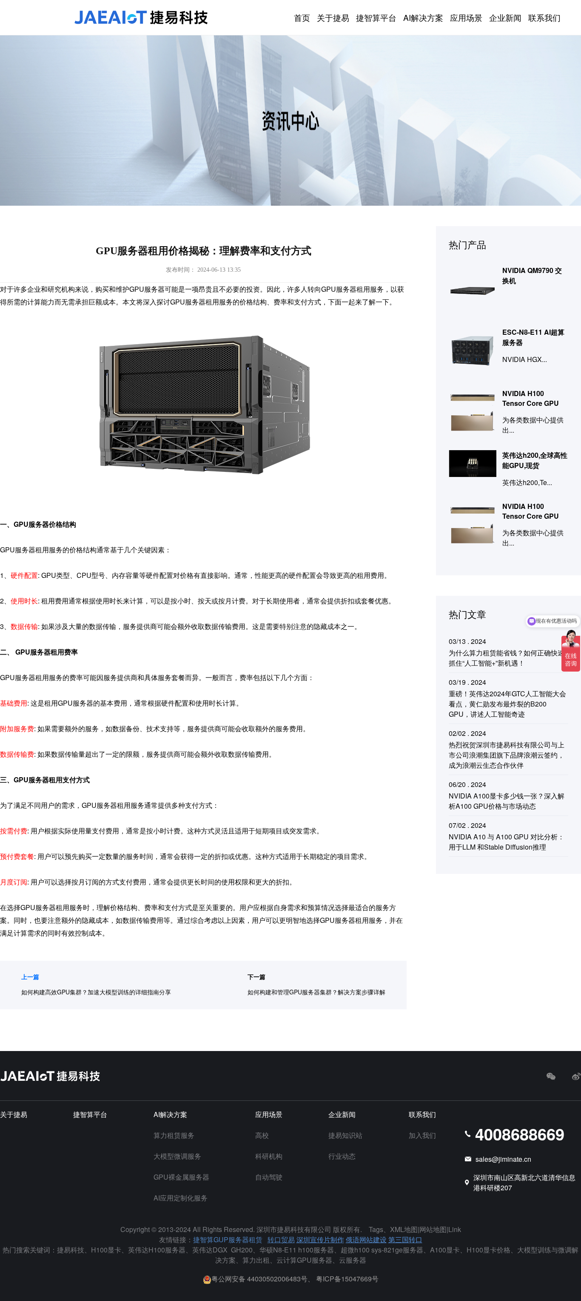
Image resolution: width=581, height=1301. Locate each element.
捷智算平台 (376, 17)
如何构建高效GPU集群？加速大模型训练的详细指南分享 (96, 992)
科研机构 (268, 1156)
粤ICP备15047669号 (347, 1279)
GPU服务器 (147, 289)
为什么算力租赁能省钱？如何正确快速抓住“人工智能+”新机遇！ (506, 658)
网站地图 (433, 1229)
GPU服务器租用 (44, 907)
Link (454, 1229)
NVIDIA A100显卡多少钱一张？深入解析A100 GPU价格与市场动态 (506, 801)
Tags (376, 1229)
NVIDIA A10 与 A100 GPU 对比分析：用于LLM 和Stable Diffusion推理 (506, 842)
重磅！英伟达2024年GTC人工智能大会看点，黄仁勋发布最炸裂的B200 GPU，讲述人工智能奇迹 (507, 704)
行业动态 (342, 1156)
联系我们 (544, 17)
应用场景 (466, 17)
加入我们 (422, 1135)
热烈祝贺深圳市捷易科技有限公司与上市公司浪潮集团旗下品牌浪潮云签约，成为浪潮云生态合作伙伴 (506, 755)
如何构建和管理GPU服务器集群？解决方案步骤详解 (316, 992)
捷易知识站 (345, 1135)
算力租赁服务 (174, 1135)
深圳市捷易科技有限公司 (293, 1229)
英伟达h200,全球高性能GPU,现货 (534, 460)
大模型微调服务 (177, 1156)
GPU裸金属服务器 (181, 1177)
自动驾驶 (268, 1177)
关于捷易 (333, 17)
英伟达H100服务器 (156, 1250)
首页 (302, 17)
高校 (262, 1135)
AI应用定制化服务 (181, 1198)
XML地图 (404, 1229)
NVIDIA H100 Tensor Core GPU (530, 398)
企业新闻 (505, 17)
